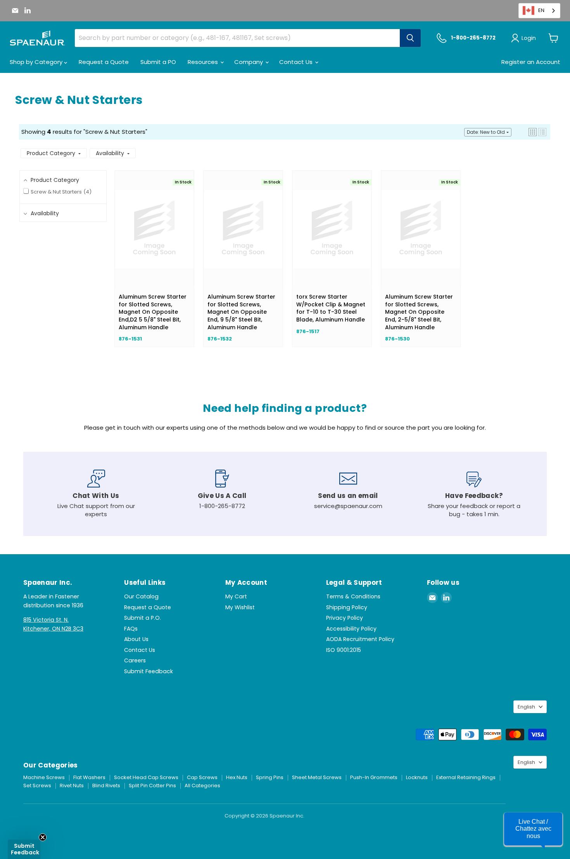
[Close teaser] (43, 837)
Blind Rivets (106, 785)
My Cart (236, 596)
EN (541, 10)
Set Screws (37, 785)
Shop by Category (37, 62)
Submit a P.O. (142, 618)
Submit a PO (158, 62)
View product (154, 237)
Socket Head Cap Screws (146, 777)
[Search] (410, 38)
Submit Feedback (148, 671)
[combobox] (539, 10)
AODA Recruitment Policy (360, 639)
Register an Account (530, 62)
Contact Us (296, 62)
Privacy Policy (344, 618)
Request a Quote (104, 62)
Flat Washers (89, 777)
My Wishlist (240, 607)
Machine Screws (44, 777)
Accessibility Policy (351, 629)
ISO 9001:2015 (343, 650)
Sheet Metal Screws (317, 777)
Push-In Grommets (373, 777)
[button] (533, 132)
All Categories (202, 785)
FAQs (131, 629)
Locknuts (417, 777)
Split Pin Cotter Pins (152, 785)
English (526, 706)
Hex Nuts (236, 777)
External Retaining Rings (466, 777)
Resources (203, 62)
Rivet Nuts (72, 785)
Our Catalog (141, 596)
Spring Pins (269, 777)
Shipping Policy (346, 607)
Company (249, 62)
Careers (135, 660)
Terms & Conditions (353, 596)
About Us (136, 639)
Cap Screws (202, 777)
